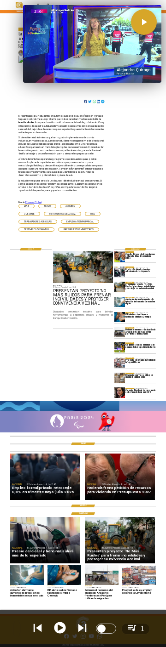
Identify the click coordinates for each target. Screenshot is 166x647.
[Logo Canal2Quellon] (19, 8)
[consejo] (119, 393)
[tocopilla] (119, 378)
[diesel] (119, 272)
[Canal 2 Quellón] (83, 411)
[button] (26, 206)
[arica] (119, 332)
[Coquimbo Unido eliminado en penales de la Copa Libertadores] (119, 347)
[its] (119, 302)
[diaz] (119, 256)
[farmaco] (119, 317)
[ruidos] (119, 287)
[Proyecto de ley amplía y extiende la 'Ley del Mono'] (119, 363)
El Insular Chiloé (33, 202)
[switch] (106, 629)
